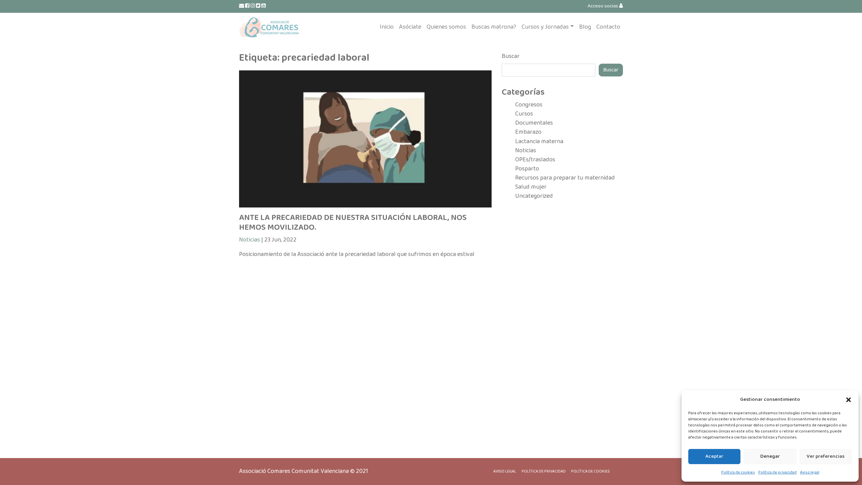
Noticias (249, 239)
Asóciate (410, 27)
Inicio (387, 27)
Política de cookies (738, 472)
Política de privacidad (777, 472)
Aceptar (714, 456)
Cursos (524, 113)
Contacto (608, 27)
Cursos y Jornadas (545, 27)
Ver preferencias (825, 456)
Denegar (770, 456)
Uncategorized (534, 196)
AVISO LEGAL (504, 471)
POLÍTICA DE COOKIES (590, 471)
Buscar (511, 56)
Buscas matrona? (493, 27)
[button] (848, 399)
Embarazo (528, 132)
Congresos (528, 104)
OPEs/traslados (535, 159)
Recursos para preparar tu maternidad (565, 177)
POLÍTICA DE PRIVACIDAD (544, 471)
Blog (585, 27)
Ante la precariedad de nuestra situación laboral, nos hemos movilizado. (353, 223)
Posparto (527, 168)
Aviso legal (809, 472)
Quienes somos (446, 27)
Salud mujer (530, 187)
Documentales (534, 123)
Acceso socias (603, 6)
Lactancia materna (539, 141)
